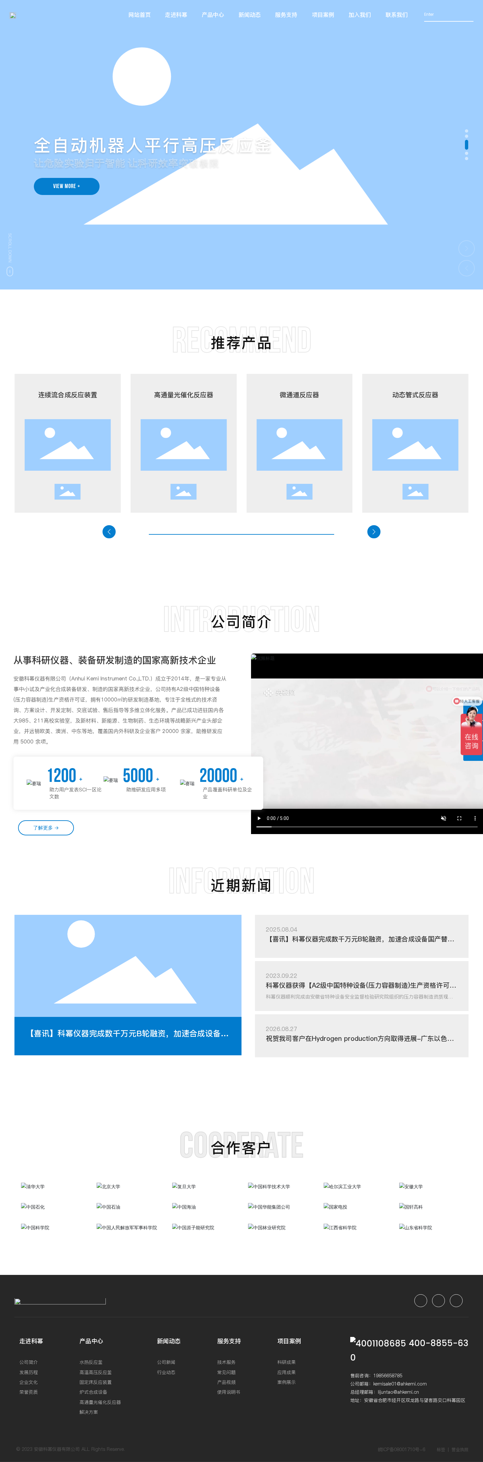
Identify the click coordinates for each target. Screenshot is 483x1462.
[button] (466, 131)
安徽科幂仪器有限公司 (57, 1449)
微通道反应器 (299, 394)
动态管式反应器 (415, 394)
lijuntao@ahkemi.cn (398, 1392)
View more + (66, 186)
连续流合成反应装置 (67, 394)
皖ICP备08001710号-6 (401, 1449)
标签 (441, 1449)
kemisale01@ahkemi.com (400, 1384)
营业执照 (460, 1449)
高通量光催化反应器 (183, 394)
